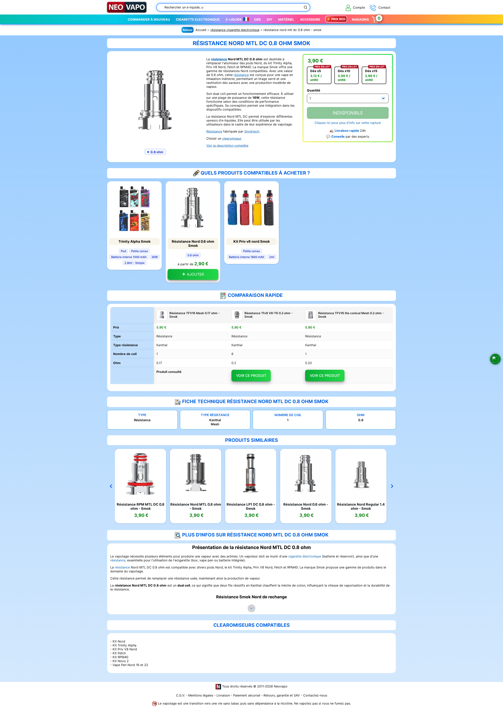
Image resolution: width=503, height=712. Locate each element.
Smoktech (251, 131)
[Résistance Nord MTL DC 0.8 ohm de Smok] (155, 99)
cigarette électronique (304, 556)
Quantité (313, 90)
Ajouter (195, 274)
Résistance (214, 131)
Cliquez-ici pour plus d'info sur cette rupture (348, 123)
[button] (495, 359)
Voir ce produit (251, 375)
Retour (188, 30)
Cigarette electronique (198, 19)
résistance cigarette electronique (234, 30)
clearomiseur (231, 138)
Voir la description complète (227, 145)
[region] (251, 347)
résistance (219, 59)
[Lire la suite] (251, 608)
